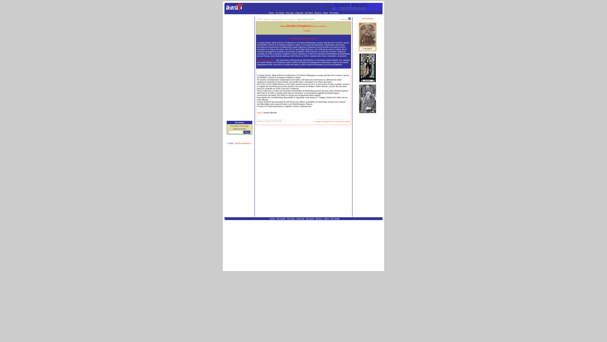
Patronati (299, 13)
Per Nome (280, 13)
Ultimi (325, 13)
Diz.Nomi (309, 13)
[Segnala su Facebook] (349, 19)
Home (271, 13)
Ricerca (318, 13)
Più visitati (334, 13)
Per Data (290, 13)
